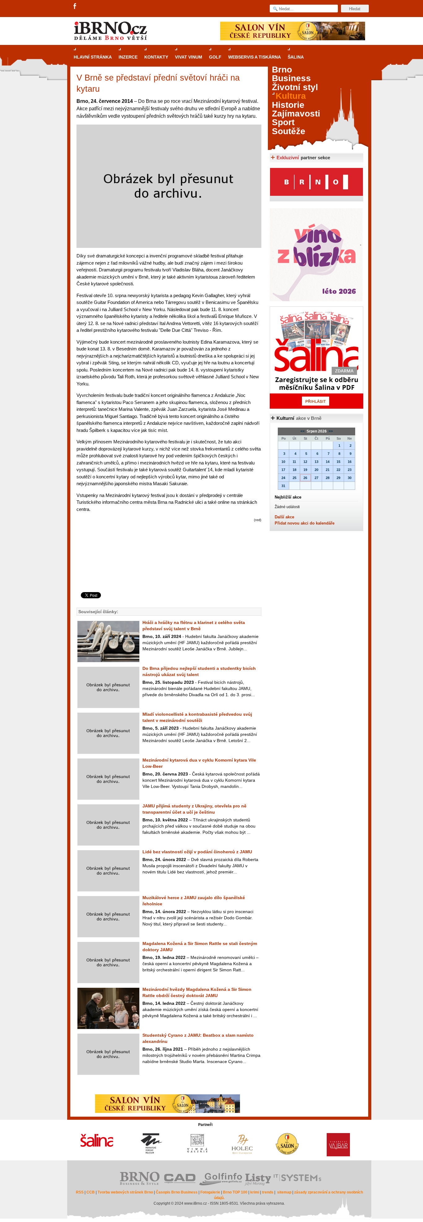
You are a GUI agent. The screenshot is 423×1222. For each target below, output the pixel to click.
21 (327, 470)
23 (349, 470)
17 (283, 470)
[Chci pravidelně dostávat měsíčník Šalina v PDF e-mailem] (316, 357)
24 (283, 478)
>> (330, 431)
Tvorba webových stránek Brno (125, 1192)
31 (283, 486)
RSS (80, 1192)
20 (316, 470)
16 (349, 462)
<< (303, 431)
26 (305, 478)
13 (316, 462)
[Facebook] (75, 6)
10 (283, 462)
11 (294, 462)
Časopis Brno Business (177, 1192)
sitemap (284, 1192)
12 (305, 462)
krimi (254, 1192)
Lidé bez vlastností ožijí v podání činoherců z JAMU (197, 851)
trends (267, 1192)
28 (327, 478)
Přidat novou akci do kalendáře (304, 523)
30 (349, 478)
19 (305, 470)
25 (294, 478)
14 (327, 462)
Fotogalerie (210, 1192)
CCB (90, 1192)
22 (338, 470)
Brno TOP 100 (235, 1192)
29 (338, 478)
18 (294, 470)
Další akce (284, 517)
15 (338, 462)
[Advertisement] (168, 567)
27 (316, 478)
